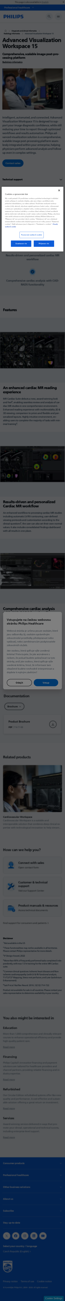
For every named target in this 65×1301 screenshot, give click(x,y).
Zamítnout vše (21, 243)
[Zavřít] (59, 190)
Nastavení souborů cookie (31, 235)
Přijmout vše (44, 243)
